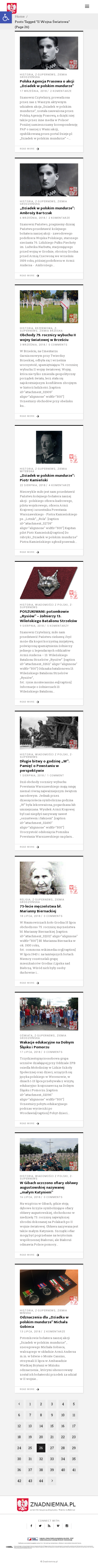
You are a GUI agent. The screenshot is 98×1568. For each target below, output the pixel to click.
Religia (25, 899)
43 (30, 1481)
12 (19, 1426)
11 (73, 1415)
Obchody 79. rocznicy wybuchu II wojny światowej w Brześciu (48, 337)
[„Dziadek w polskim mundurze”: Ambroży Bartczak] (49, 179)
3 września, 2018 (32, 344)
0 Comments (58, 344)
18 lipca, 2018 (30, 916)
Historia (26, 74)
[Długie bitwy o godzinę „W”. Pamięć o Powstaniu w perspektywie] (49, 732)
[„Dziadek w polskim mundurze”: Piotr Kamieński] (49, 447)
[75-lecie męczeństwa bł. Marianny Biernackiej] (49, 878)
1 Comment (55, 775)
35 (74, 1459)
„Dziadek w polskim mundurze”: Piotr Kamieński (47, 477)
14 (41, 1426)
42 (19, 1481)
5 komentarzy (58, 625)
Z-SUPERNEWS (45, 74)
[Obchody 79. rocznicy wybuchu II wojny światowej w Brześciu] (49, 306)
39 (52, 1470)
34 (63, 1459)
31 (30, 1459)
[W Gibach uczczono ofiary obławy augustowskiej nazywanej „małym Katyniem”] (49, 1154)
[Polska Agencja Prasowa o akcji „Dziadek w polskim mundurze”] (49, 53)
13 (30, 1426)
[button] (6, 17)
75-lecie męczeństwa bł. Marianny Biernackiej (41, 908)
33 (52, 1459)
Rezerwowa (44, 328)
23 (74, 1437)
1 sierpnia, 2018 (32, 775)
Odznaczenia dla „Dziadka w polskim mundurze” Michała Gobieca (44, 1322)
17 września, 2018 (33, 91)
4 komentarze (59, 485)
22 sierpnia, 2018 (32, 485)
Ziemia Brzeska (51, 330)
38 (41, 1470)
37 (30, 1470)
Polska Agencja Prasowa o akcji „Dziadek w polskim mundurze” (47, 83)
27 (52, 1448)
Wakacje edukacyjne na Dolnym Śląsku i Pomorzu (47, 1044)
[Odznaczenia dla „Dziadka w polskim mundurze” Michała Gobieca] (49, 1287)
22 (63, 1437)
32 (41, 1459)
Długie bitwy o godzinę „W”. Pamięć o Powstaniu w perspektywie (45, 766)
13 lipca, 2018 (30, 1331)
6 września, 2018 (32, 217)
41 (74, 1470)
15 (52, 1426)
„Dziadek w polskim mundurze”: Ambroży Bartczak (47, 210)
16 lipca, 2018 (30, 1197)
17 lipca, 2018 (30, 1052)
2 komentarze (61, 91)
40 (63, 1470)
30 (19, 1459)
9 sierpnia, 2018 (32, 625)
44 (41, 1481)
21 (52, 1437)
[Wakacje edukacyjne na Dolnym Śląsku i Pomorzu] (49, 1014)
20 (41, 1437)
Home (20, 16)
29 (74, 1448)
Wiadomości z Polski (51, 604)
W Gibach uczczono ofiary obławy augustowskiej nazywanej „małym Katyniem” (49, 1187)
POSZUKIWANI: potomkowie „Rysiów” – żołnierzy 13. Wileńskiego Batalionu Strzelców (48, 616)
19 (30, 1437)
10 (62, 1415)
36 (19, 1470)
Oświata (26, 1035)
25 (30, 1448)
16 (62, 1426)
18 (19, 1437)
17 (74, 1426)
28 (63, 1448)
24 (19, 1448)
